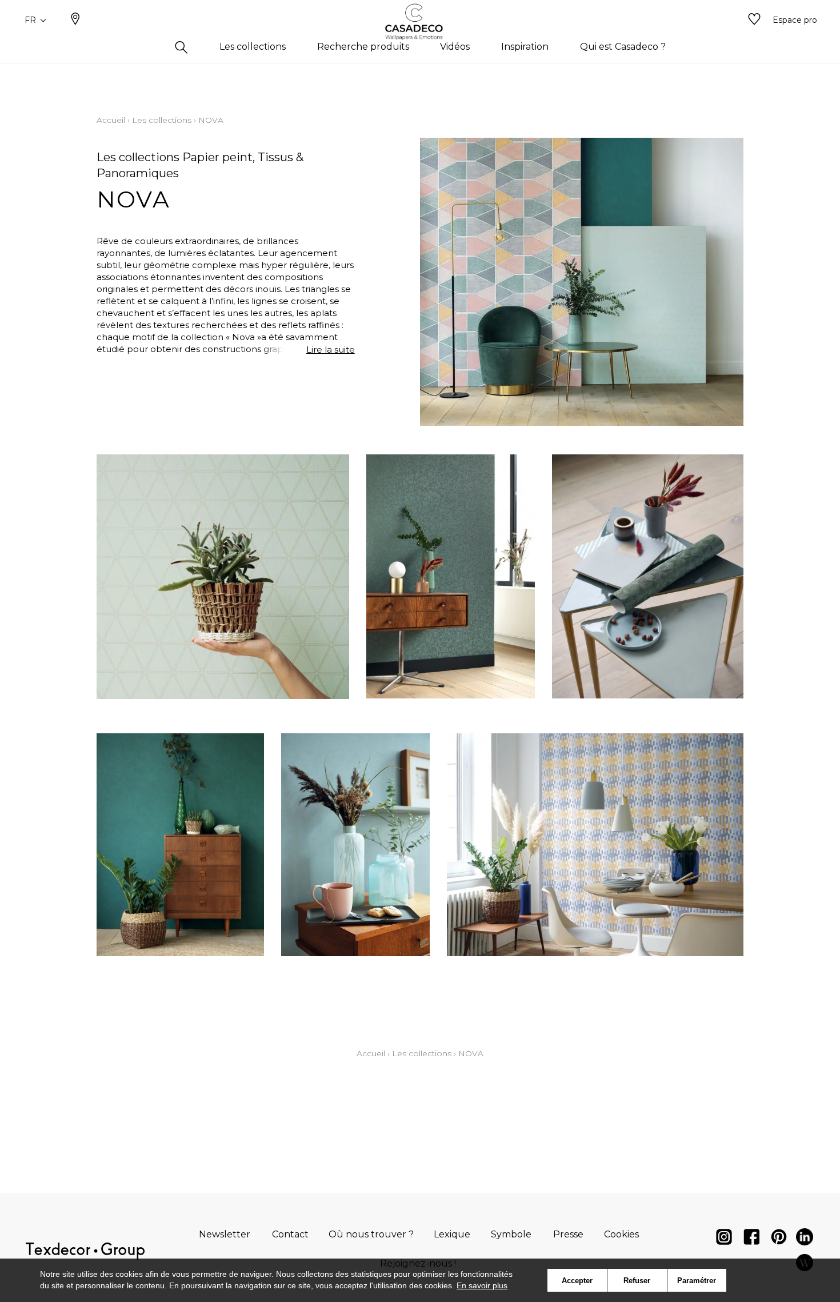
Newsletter (224, 1234)
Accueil (111, 120)
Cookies (621, 1234)
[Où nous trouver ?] (75, 20)
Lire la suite (330, 349)
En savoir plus (482, 1285)
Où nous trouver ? (371, 1234)
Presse (568, 1234)
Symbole (511, 1234)
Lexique (452, 1234)
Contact (290, 1234)
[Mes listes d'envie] (754, 20)
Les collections (161, 120)
